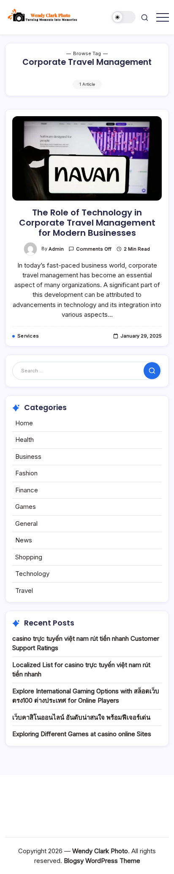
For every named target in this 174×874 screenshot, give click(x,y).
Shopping (28, 557)
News (23, 540)
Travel (24, 590)
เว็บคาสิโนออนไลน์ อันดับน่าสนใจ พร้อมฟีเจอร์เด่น (81, 717)
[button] (123, 17)
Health (24, 440)
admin (56, 249)
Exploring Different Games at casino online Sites (81, 734)
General (26, 523)
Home (24, 423)
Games (25, 507)
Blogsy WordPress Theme (102, 861)
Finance (26, 490)
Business (28, 456)
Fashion (26, 473)
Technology (32, 574)
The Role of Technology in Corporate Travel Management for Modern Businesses (87, 223)
